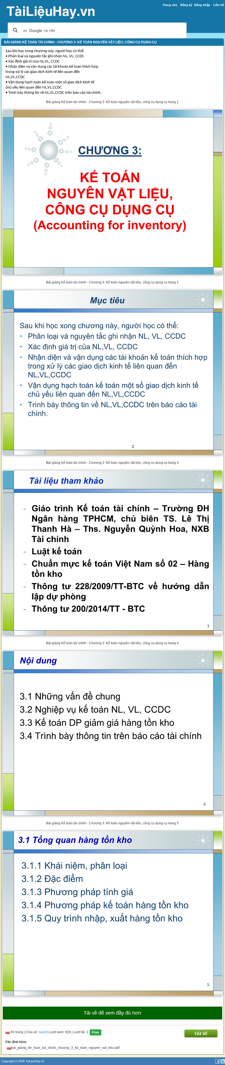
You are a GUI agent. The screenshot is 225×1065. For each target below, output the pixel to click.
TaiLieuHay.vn (35, 1061)
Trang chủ (170, 5)
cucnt (43, 1032)
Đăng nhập (202, 5)
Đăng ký (186, 5)
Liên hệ (218, 5)
